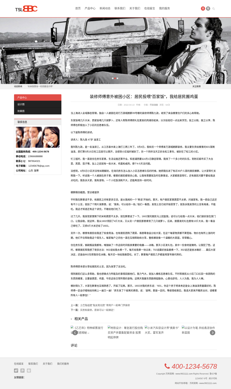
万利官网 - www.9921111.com (179, 374)
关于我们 (134, 8)
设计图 (21, 104)
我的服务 (164, 8)
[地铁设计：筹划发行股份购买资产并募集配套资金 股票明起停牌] (125, 333)
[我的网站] (27, 8)
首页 (78, 8)
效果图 (21, 111)
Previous (3, 48)
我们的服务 (63, 363)
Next (228, 48)
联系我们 (119, 8)
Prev (75, 332)
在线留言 (149, 8)
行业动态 (154, 105)
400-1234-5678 (194, 366)
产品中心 (90, 8)
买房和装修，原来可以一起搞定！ (98, 310)
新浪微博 (16, 371)
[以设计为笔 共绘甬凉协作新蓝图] (199, 330)
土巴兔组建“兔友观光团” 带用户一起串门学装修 (105, 305)
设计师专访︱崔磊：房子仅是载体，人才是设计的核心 (51, 86)
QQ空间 (29, 371)
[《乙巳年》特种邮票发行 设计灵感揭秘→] (88, 330)
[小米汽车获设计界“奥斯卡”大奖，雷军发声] (162, 330)
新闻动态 (105, 8)
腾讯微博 (22, 371)
